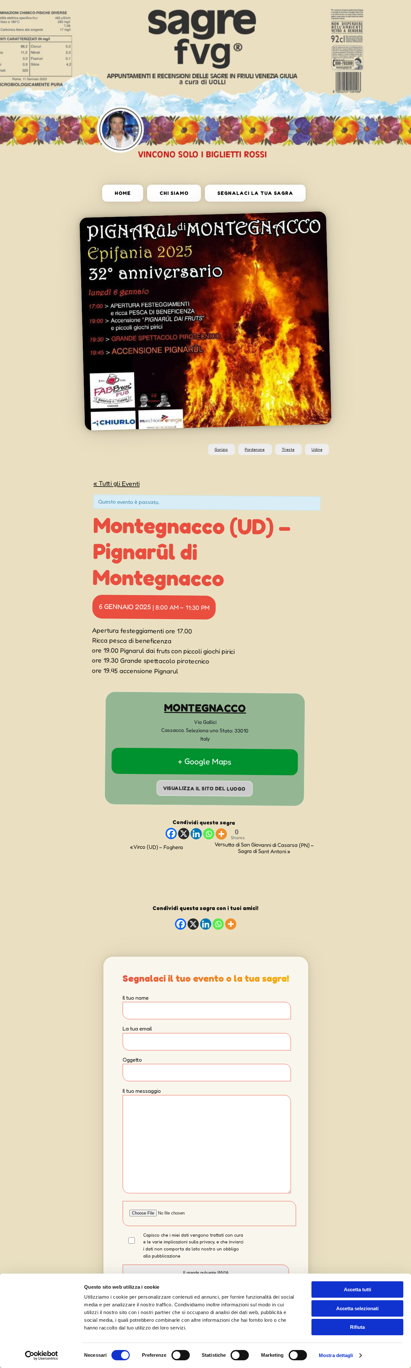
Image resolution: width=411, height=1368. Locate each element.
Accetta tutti (357, 1289)
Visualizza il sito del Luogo (204, 788)
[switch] (180, 1355)
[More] (221, 833)
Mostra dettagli (336, 1355)
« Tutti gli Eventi (116, 483)
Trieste (288, 449)
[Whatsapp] (208, 833)
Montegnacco (205, 707)
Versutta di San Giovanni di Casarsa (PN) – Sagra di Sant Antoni (264, 848)
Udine (316, 449)
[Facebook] (171, 833)
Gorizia (221, 449)
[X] (183, 833)
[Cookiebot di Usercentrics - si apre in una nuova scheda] (41, 1355)
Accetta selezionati (357, 1308)
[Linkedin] (196, 833)
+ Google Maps (205, 761)
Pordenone (255, 449)
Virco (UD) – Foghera (156, 847)
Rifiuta (357, 1327)
